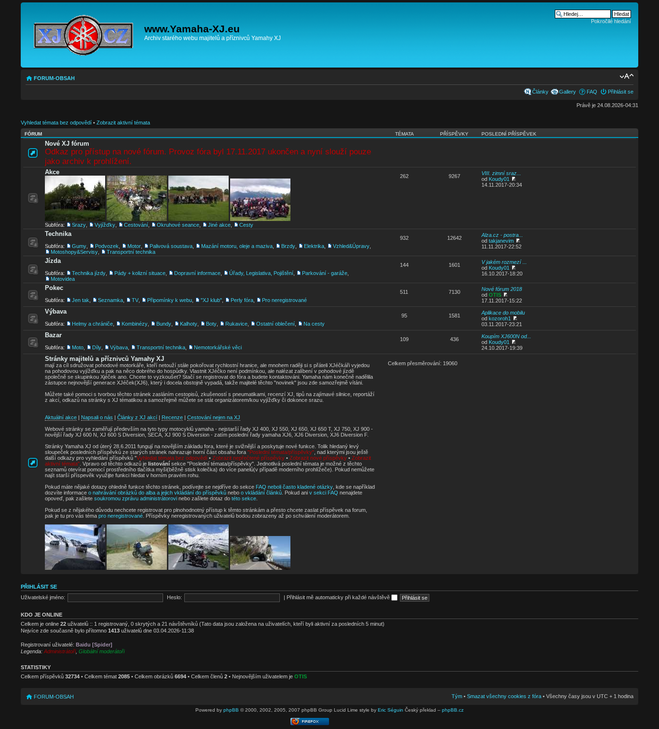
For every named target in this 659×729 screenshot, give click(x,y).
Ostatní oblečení (275, 324)
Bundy (163, 324)
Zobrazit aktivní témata (123, 122)
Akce (52, 172)
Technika (58, 233)
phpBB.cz (453, 710)
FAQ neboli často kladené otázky (294, 487)
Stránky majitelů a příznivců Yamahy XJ (104, 358)
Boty (211, 324)
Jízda (53, 260)
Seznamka (110, 300)
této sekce (244, 498)
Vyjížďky (105, 225)
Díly (96, 347)
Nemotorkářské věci (218, 347)
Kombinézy (135, 324)
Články (540, 92)
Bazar (53, 335)
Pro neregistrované (284, 300)
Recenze (172, 417)
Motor (134, 246)
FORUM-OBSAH (54, 78)
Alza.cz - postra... (502, 235)
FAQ (592, 92)
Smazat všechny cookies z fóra (504, 696)
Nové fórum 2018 (501, 289)
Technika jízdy (89, 273)
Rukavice (236, 324)
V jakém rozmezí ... (504, 262)
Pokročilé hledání (611, 21)
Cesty (246, 225)
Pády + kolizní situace (139, 273)
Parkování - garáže (324, 273)
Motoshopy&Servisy (74, 252)
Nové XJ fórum (67, 143)
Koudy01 (499, 179)
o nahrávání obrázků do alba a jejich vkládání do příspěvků (157, 492)
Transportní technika (131, 252)
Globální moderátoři (101, 651)
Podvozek (107, 246)
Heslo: (174, 597)
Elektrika (314, 246)
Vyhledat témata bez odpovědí (56, 122)
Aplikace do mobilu (503, 313)
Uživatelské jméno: (43, 597)
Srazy (79, 225)
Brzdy (288, 246)
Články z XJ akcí (137, 417)
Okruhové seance (178, 225)
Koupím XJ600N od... (506, 336)
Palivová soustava (171, 246)
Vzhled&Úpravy (351, 246)
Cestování (136, 225)
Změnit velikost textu (626, 76)
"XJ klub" (211, 300)
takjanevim (501, 241)
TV (135, 300)
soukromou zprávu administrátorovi (135, 498)
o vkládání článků (261, 492)
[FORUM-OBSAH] (83, 33)
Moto (77, 347)
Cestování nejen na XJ (213, 417)
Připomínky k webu (169, 300)
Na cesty (314, 324)
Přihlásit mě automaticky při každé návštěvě (339, 597)
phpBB (231, 710)
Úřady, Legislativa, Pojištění (261, 273)
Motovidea (63, 279)
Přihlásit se (620, 92)
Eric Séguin (390, 710)
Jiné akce (219, 225)
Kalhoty (188, 324)
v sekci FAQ (323, 492)
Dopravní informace (197, 273)
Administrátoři (60, 651)
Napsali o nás (97, 417)
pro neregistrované (120, 516)
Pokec (54, 287)
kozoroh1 (500, 318)
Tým (457, 696)
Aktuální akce (61, 417)
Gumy (79, 246)
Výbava (56, 311)
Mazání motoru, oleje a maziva (237, 246)
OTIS (495, 295)
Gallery (567, 92)
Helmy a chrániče (92, 324)
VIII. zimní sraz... (501, 173)
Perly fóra (242, 300)
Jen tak (80, 300)
